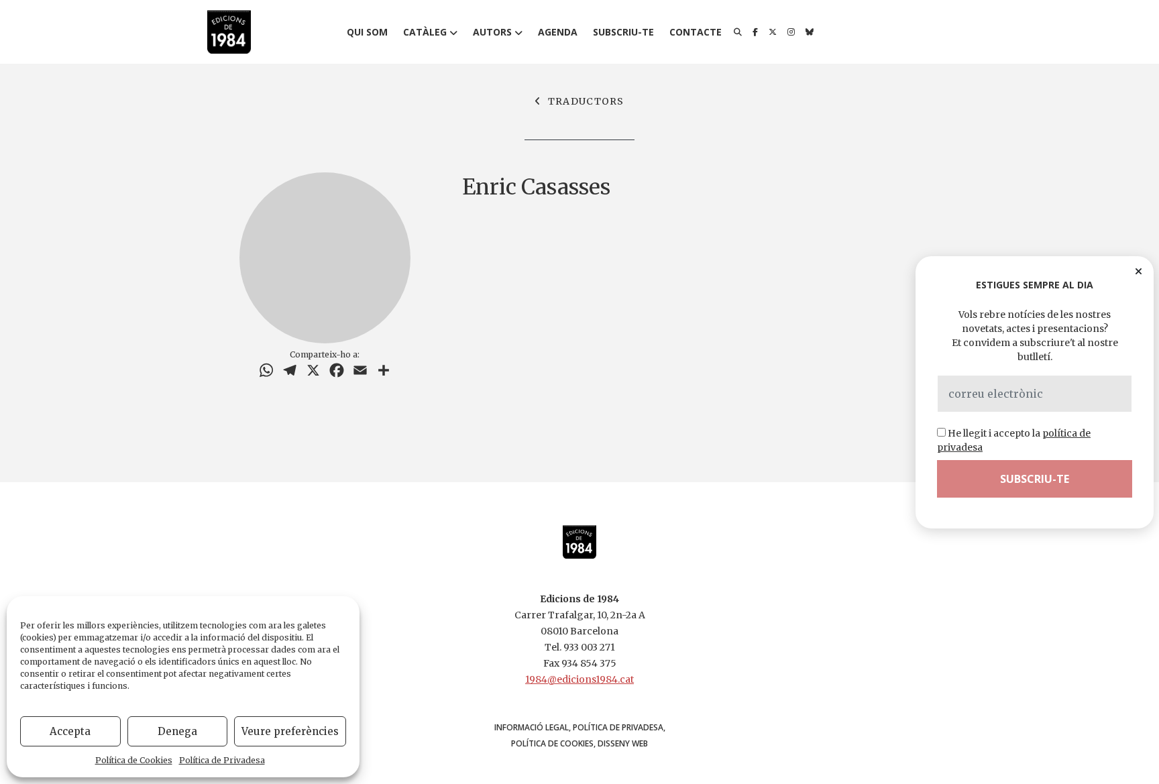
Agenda (557, 31)
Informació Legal (531, 727)
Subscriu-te (623, 31)
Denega (177, 731)
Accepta (70, 731)
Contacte (695, 31)
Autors (492, 31)
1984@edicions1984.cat (579, 679)
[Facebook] (755, 32)
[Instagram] (791, 32)
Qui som (367, 31)
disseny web (623, 743)
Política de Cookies (133, 760)
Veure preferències (290, 731)
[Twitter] (773, 32)
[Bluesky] (810, 32)
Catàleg (425, 31)
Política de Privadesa (222, 760)
